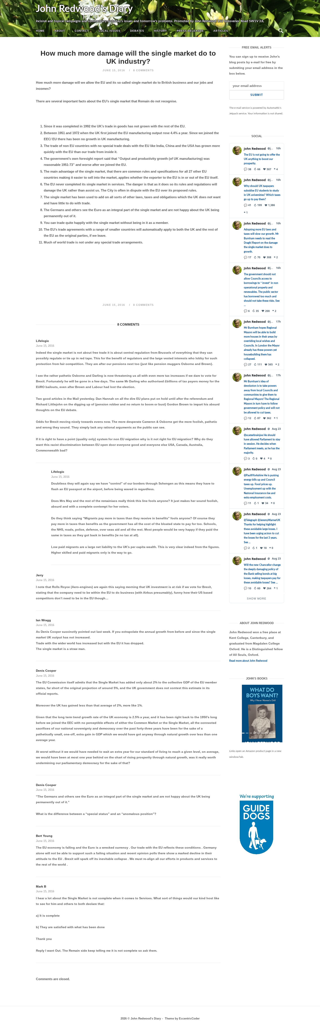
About (59, 30)
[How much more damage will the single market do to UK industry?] (256, 717)
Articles (220, 30)
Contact (82, 30)
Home (40, 30)
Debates (137, 30)
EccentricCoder (189, 1018)
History (160, 30)
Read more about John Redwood (248, 661)
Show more (256, 598)
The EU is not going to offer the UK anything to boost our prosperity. (262, 159)
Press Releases (190, 30)
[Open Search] (281, 31)
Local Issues (109, 30)
